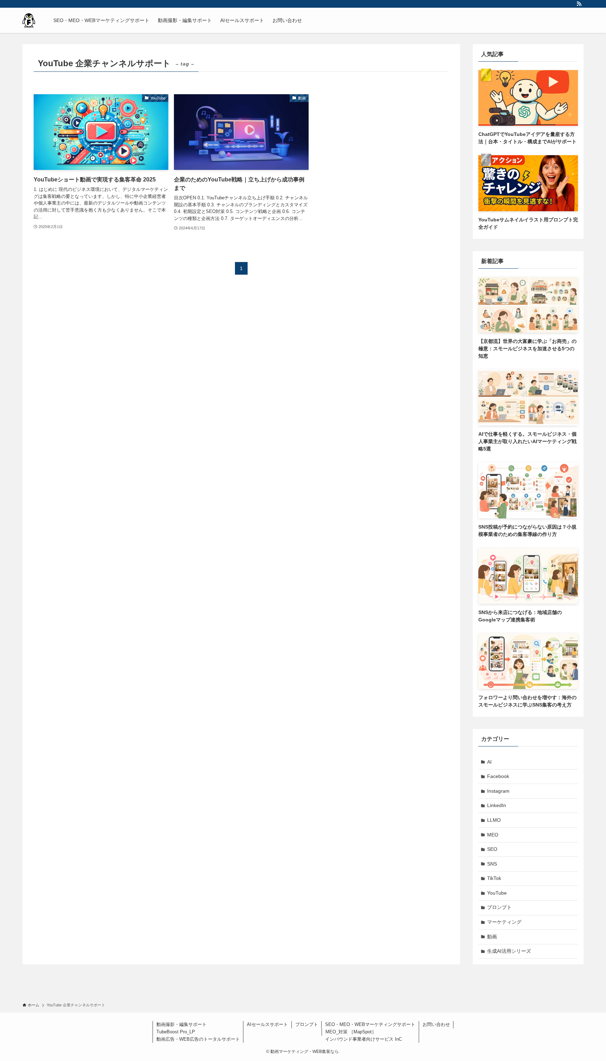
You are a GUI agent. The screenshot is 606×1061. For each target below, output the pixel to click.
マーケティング (504, 922)
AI (489, 762)
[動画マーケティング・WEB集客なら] (28, 20)
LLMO (494, 820)
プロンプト (499, 907)
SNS (492, 864)
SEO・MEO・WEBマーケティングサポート (370, 1024)
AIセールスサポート (267, 1024)
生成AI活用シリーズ (509, 951)
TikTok (494, 878)
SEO (492, 849)
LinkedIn (496, 805)
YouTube (497, 893)
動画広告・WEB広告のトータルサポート (198, 1039)
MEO (492, 835)
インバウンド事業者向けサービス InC (363, 1039)
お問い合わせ (436, 1024)
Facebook (498, 776)
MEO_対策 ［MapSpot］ (350, 1031)
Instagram (498, 791)
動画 (492, 936)
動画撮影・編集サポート (181, 1024)
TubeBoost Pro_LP (175, 1031)
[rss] (579, 4)
